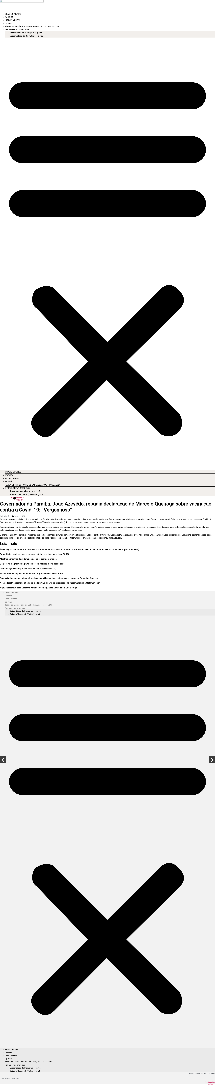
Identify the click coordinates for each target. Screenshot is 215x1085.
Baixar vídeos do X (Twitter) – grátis (26, 36)
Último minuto (12, 20)
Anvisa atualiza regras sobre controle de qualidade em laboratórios (31, 573)
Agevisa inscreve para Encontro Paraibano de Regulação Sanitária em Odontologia (38, 588)
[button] (107, 254)
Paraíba (9, 17)
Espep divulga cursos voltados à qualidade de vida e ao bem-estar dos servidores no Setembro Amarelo (49, 578)
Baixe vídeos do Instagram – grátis (26, 33)
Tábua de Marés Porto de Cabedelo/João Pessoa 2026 (32, 26)
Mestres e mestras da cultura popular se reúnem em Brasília (28, 559)
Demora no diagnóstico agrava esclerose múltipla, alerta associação (32, 564)
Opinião (9, 23)
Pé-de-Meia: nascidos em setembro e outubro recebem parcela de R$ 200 (34, 554)
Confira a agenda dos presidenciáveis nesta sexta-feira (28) (28, 568)
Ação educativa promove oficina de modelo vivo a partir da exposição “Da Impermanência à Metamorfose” (50, 583)
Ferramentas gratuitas (17, 29)
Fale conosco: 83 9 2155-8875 (201, 1074)
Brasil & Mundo (13, 14)
